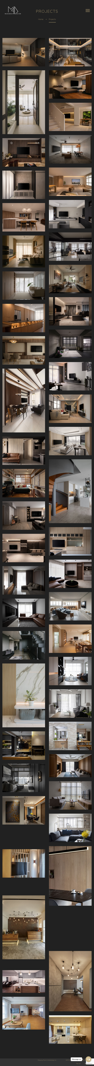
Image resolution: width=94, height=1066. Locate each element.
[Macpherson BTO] (70, 876)
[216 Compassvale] (23, 964)
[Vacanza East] (23, 251)
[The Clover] (23, 52)
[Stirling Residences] (70, 441)
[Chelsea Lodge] (23, 318)
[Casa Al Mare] (70, 541)
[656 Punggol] (23, 483)
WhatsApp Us (51, 1060)
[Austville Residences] (23, 745)
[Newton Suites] (70, 279)
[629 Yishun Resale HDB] (70, 911)
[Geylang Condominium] (70, 918)
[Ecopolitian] (23, 883)
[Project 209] (23, 152)
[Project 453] (70, 117)
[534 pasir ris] (23, 548)
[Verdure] (23, 102)
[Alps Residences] (70, 765)
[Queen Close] (23, 981)
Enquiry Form (42, 1060)
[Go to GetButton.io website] (88, 1063)
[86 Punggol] (70, 931)
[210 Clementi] (70, 246)
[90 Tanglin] (23, 515)
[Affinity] (23, 185)
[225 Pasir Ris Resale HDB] (70, 981)
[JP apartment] (70, 606)
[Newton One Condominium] (23, 843)
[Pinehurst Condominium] (70, 376)
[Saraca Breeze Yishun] (70, 149)
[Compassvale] (23, 217)
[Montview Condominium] (23, 836)
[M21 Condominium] (23, 830)
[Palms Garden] (23, 695)
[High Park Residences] (23, 810)
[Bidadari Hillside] (23, 350)
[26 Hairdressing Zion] (23, 927)
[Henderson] (70, 182)
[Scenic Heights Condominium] (70, 703)
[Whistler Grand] (23, 450)
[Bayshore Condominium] (70, 795)
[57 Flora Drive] (70, 938)
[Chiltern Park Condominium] (23, 890)
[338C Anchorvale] (23, 1013)
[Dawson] (23, 645)
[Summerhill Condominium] (70, 828)
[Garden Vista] (23, 613)
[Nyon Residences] (23, 400)
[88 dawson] (70, 311)
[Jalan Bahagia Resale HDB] (70, 924)
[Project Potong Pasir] (70, 84)
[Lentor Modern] (70, 52)
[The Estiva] (23, 285)
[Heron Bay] (23, 580)
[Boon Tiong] (70, 671)
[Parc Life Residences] (70, 1029)
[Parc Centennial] (70, 409)
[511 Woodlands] (70, 736)
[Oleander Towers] (70, 574)
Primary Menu (88, 10)
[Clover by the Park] (23, 863)
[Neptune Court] (70, 214)
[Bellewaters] (70, 945)
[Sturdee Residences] (23, 778)
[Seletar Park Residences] (70, 491)
